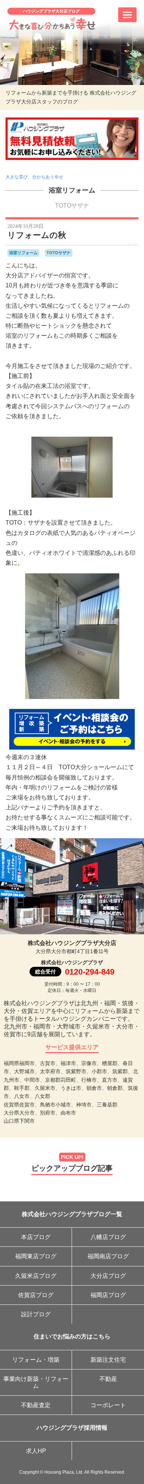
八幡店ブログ (108, 1237)
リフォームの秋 (36, 235)
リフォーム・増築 (35, 1360)
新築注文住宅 (108, 1360)
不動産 (108, 1379)
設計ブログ (36, 1314)
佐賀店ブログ (36, 1295)
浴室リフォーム (72, 190)
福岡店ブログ (108, 1295)
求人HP (36, 1451)
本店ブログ (36, 1237)
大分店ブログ (108, 1276)
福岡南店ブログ (108, 1256)
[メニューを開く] (127, 14)
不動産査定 (36, 1405)
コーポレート (108, 1405)
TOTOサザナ (72, 205)
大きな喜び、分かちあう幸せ (34, 177)
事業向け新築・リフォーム (35, 1382)
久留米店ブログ (35, 1276)
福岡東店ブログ (35, 1256)
